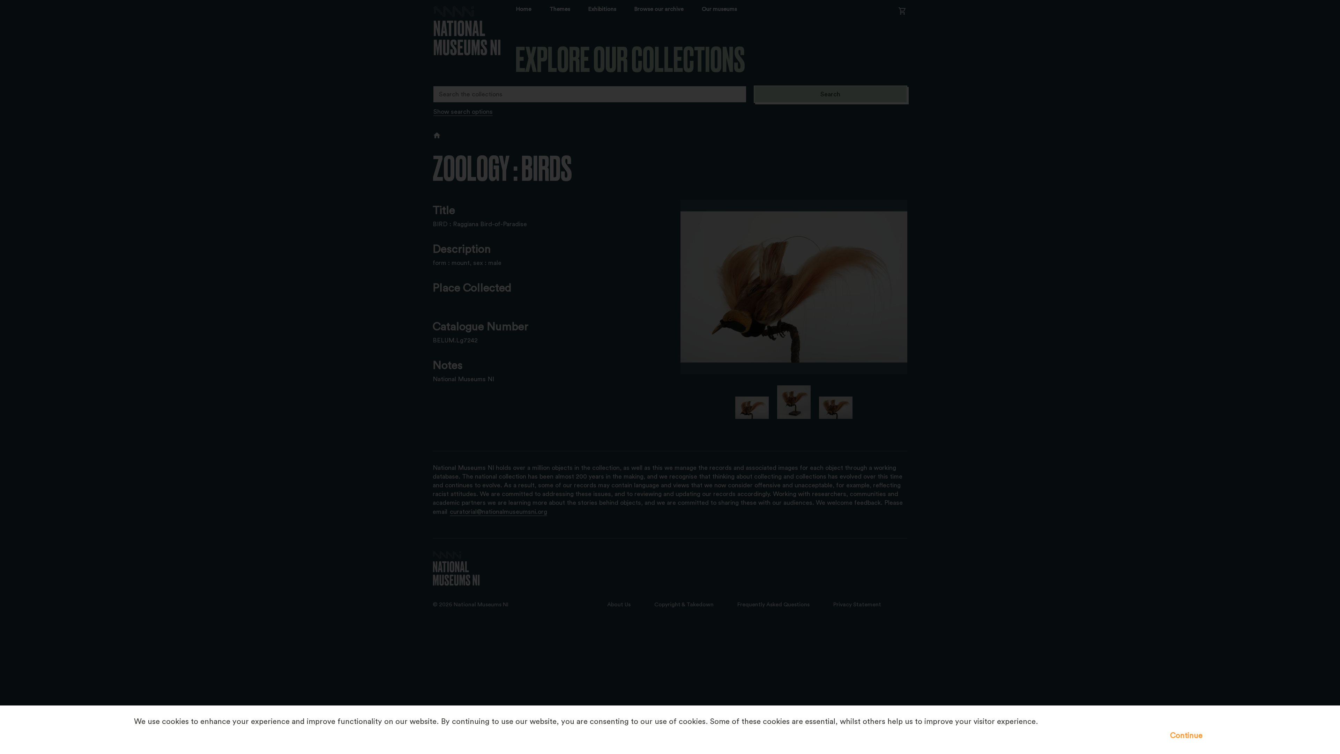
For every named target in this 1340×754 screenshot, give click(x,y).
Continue (1186, 735)
